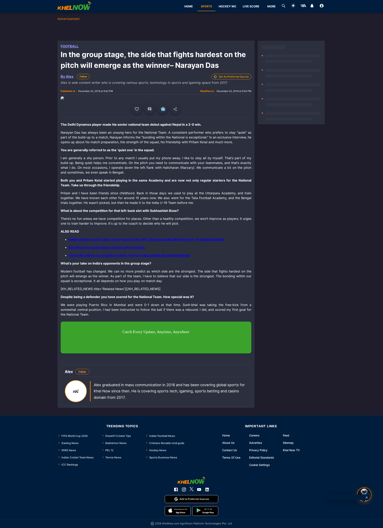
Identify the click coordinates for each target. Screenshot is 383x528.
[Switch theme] (293, 6)
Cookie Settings (259, 465)
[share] (175, 109)
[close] (366, 497)
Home (226, 435)
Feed (286, 435)
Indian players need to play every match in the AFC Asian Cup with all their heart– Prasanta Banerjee (147, 239)
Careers (254, 435)
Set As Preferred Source (234, 76)
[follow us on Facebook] (176, 489)
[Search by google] (283, 6)
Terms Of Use (231, 457)
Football (70, 46)
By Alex (67, 76)
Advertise (255, 442)
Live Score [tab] (251, 6)
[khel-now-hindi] (303, 6)
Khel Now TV (291, 450)
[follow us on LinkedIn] (207, 489)
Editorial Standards (261, 457)
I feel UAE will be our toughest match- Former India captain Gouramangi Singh (129, 255)
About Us (228, 442)
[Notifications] (312, 6)
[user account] (322, 6)
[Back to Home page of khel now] (74, 6)
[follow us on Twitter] (191, 489)
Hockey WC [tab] (227, 6)
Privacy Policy (258, 450)
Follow (83, 76)
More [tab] (271, 6)
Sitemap (288, 442)
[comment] (149, 109)
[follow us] (162, 109)
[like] (137, 109)
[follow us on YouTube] (199, 489)
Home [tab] (188, 6)
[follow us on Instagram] (184, 489)
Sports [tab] (206, 6)
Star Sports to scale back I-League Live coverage (107, 247)
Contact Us (229, 450)
